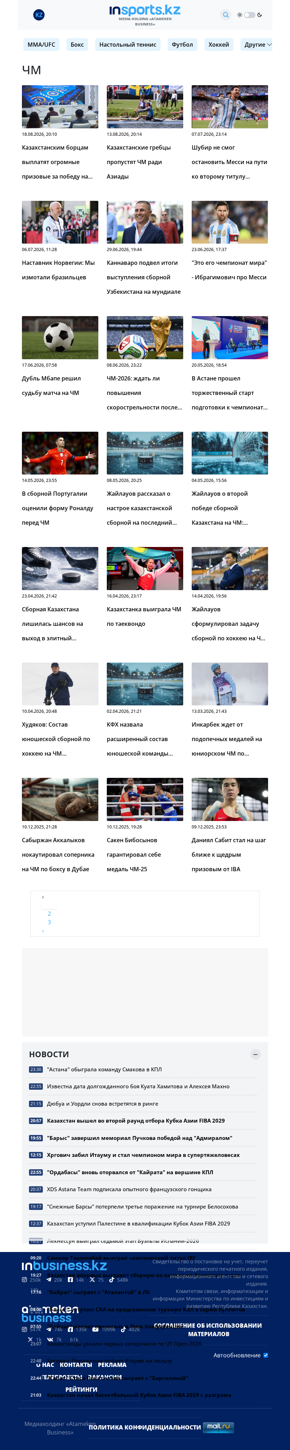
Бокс (77, 44)
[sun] (240, 15)
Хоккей (219, 44)
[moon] (259, 15)
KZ (38, 15)
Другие (255, 44)
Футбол (182, 44)
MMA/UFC (41, 44)
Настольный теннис (127, 44)
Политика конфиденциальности (145, 1427)
